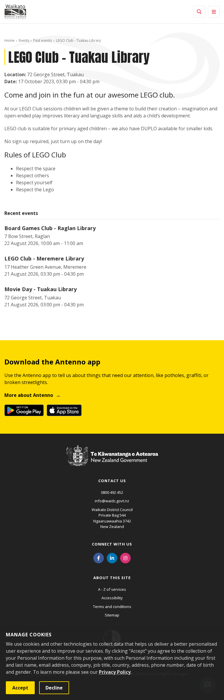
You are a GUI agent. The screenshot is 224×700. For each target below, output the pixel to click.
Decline (54, 688)
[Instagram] (125, 557)
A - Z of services (112, 589)
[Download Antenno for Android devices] (24, 410)
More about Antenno (28, 395)
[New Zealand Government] (112, 461)
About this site (112, 577)
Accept (20, 688)
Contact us (112, 480)
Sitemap (112, 615)
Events (24, 40)
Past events (42, 40)
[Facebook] (98, 557)
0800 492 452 (112, 492)
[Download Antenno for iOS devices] (64, 410)
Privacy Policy (115, 672)
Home (9, 40)
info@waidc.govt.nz (112, 500)
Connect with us (112, 544)
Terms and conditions (112, 606)
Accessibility (112, 597)
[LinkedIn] (112, 557)
